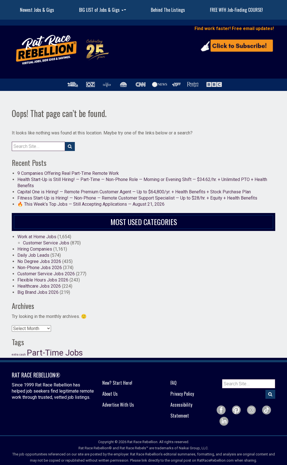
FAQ (173, 382)
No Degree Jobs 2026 (39, 261)
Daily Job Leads (33, 255)
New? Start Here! (117, 382)
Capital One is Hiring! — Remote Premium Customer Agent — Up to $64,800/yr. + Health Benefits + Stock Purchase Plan (134, 191)
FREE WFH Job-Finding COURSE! (236, 9)
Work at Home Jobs (36, 236)
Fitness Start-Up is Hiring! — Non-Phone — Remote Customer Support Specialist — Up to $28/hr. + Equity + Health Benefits (137, 198)
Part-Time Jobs (55, 353)
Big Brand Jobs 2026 (38, 292)
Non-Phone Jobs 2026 (39, 267)
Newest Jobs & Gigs (37, 9)
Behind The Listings (168, 9)
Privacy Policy (182, 393)
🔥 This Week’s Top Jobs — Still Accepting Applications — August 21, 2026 (91, 204)
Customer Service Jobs (46, 243)
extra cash (19, 354)
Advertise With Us (118, 404)
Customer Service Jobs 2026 (46, 273)
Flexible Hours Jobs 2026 (42, 280)
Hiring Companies (34, 249)
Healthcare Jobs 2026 (39, 286)
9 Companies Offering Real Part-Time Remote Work (68, 173)
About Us (110, 393)
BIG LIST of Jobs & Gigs (103, 11)
